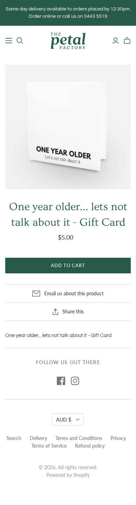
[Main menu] (8, 40)
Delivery (38, 438)
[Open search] (19, 40)
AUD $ (63, 420)
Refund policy (90, 446)
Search (14, 438)
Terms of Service (49, 446)
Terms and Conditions (78, 438)
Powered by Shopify (68, 475)
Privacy (118, 438)
